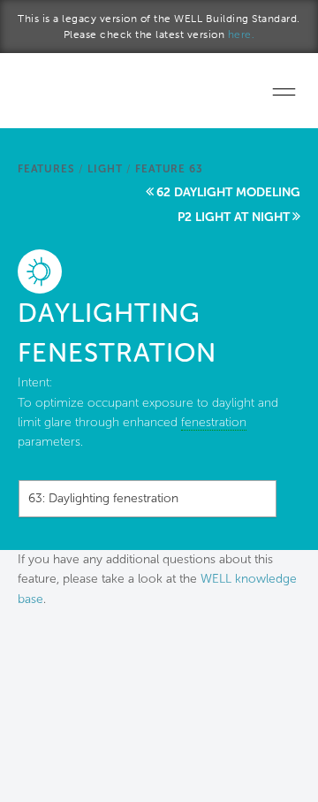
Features (46, 169)
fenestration (213, 422)
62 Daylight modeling (228, 192)
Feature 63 (168, 169)
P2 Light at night (234, 217)
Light (104, 169)
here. (241, 34)
